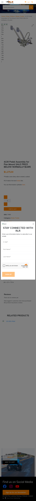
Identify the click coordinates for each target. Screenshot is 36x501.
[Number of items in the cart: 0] (32, 2)
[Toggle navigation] (2, 2)
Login (28, 2)
